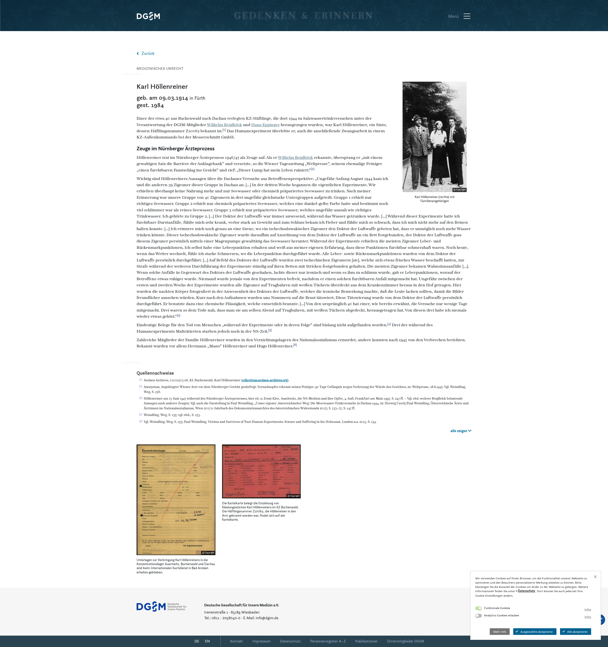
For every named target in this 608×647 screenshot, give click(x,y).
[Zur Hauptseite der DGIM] (161, 606)
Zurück (148, 53)
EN (207, 641)
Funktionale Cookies (497, 608)
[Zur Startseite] (151, 16)
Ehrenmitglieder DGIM (405, 641)
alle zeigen (459, 430)
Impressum (261, 641)
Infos (587, 609)
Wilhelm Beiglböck (224, 124)
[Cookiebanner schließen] (595, 576)
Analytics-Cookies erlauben (501, 615)
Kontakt (236, 641)
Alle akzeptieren (577, 631)
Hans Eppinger (265, 124)
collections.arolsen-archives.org (264, 380)
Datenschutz (290, 641)
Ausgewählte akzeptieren (536, 631)
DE (197, 641)
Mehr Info (499, 631)
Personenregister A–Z (328, 641)
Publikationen (366, 641)
